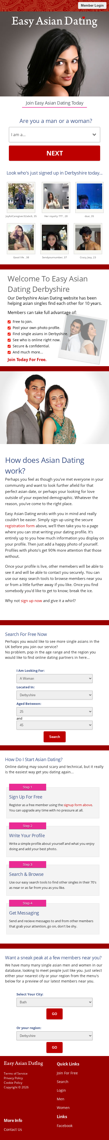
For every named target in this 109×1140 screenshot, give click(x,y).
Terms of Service (16, 1073)
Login (61, 1090)
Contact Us (13, 1129)
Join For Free (67, 1073)
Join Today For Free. (27, 359)
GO (54, 1014)
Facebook (64, 1125)
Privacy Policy (13, 1078)
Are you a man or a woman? (56, 120)
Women (63, 1107)
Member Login (92, 5)
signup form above (78, 805)
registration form (20, 525)
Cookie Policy (13, 1082)
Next (54, 153)
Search (54, 737)
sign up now (31, 600)
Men (60, 1098)
